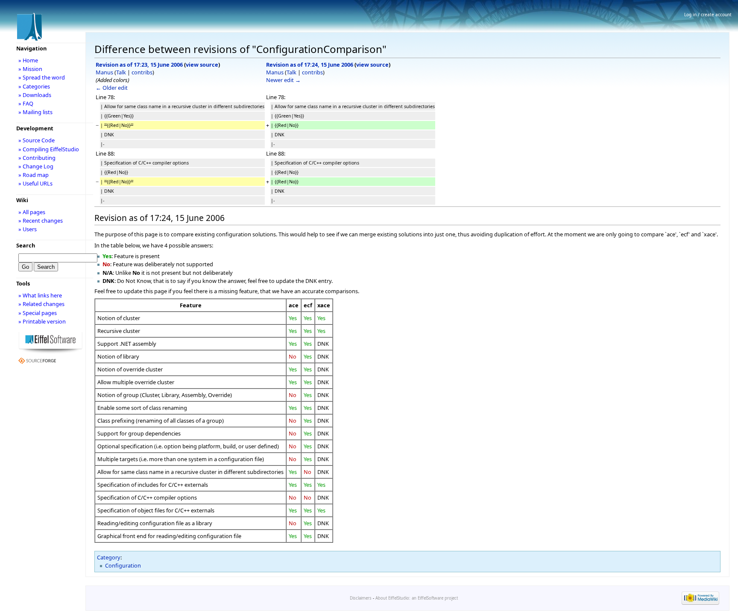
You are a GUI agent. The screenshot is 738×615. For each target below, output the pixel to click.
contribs (142, 72)
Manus (104, 72)
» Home (28, 60)
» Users (27, 229)
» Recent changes (40, 220)
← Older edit (112, 87)
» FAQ (25, 103)
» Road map (33, 175)
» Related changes (41, 304)
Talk (121, 72)
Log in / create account (708, 15)
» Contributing (37, 158)
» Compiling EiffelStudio (48, 149)
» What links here (40, 295)
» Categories (34, 86)
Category (108, 557)
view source (202, 64)
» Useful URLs (35, 183)
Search (25, 245)
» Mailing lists (35, 112)
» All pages (31, 212)
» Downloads (34, 95)
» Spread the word (41, 77)
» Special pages (37, 313)
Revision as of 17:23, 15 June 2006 (139, 64)
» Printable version (42, 321)
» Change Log (35, 166)
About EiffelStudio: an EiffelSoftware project (416, 598)
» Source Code (36, 140)
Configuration (123, 565)
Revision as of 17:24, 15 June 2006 (309, 64)
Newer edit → (283, 80)
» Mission (30, 69)
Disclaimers (361, 598)
